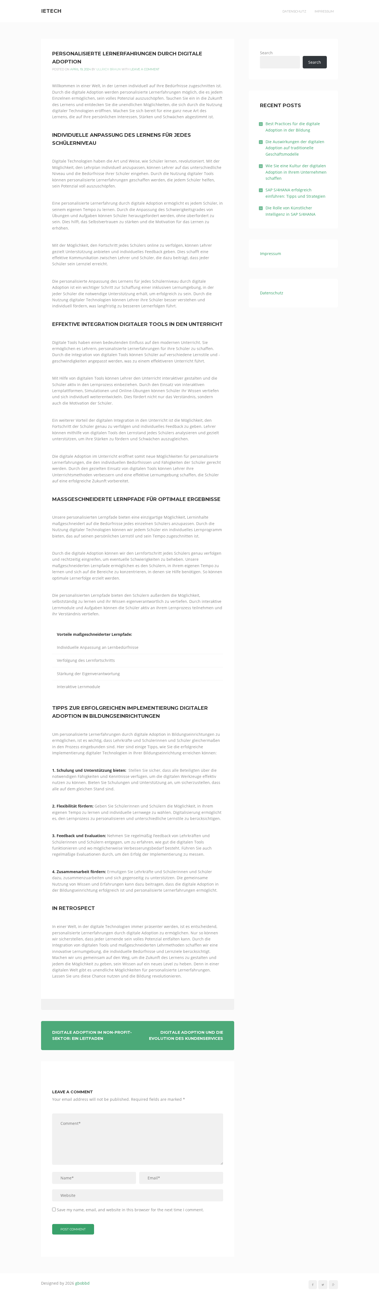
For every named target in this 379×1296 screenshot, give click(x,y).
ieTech (51, 11)
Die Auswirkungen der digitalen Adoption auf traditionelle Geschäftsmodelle (295, 148)
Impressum (324, 11)
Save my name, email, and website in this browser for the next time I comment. (130, 1209)
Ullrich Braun (108, 69)
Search (266, 52)
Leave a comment (145, 69)
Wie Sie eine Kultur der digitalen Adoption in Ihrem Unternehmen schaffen (296, 172)
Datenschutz (294, 11)
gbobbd (82, 1283)
